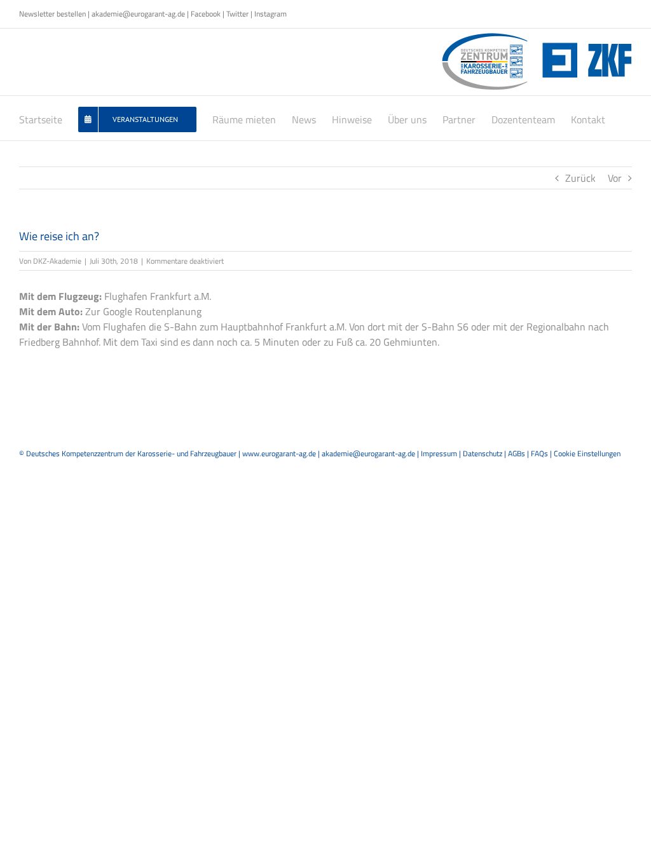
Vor (615, 178)
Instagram (270, 14)
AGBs (516, 453)
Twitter (237, 14)
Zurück (580, 178)
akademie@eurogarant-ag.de (138, 14)
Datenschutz (482, 453)
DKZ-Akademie (57, 261)
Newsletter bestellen (52, 14)
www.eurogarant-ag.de (279, 453)
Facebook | (208, 14)
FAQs (539, 453)
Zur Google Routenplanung (143, 311)
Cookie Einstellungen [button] (587, 453)
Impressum (439, 453)
